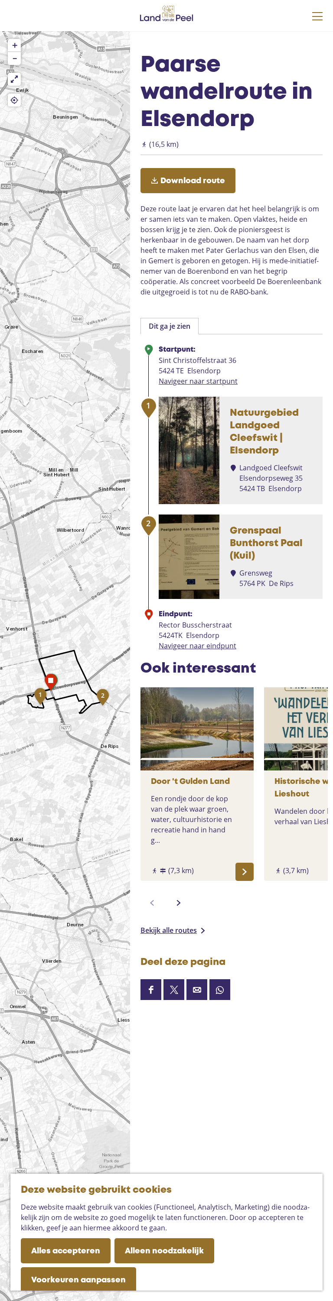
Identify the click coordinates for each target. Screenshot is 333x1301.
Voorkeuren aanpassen (78, 1280)
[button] (40, 698)
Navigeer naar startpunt (198, 381)
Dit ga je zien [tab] (169, 326)
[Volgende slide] (178, 903)
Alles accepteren (65, 1251)
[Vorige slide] (152, 903)
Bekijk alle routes (168, 930)
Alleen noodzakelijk (164, 1251)
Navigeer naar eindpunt (197, 645)
